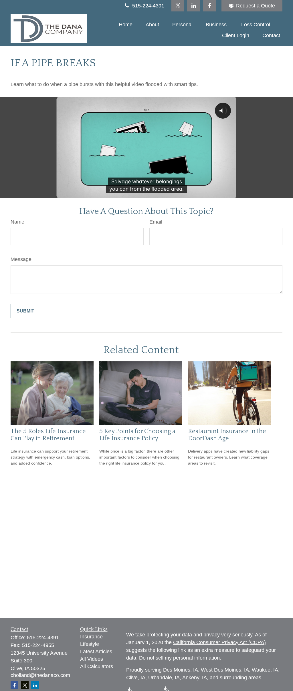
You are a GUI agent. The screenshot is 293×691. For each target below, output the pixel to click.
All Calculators (96, 666)
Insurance (91, 637)
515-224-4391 (148, 6)
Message (21, 259)
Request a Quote (255, 6)
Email (155, 222)
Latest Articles (96, 651)
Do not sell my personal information (179, 658)
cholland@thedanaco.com (40, 675)
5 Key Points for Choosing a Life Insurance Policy (137, 435)
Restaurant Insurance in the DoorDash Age (227, 435)
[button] (125, 24)
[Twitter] (177, 5)
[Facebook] (209, 5)
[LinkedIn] (193, 5)
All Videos (91, 659)
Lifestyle (89, 644)
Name (17, 222)
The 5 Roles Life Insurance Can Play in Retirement (48, 435)
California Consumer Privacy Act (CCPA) (219, 642)
